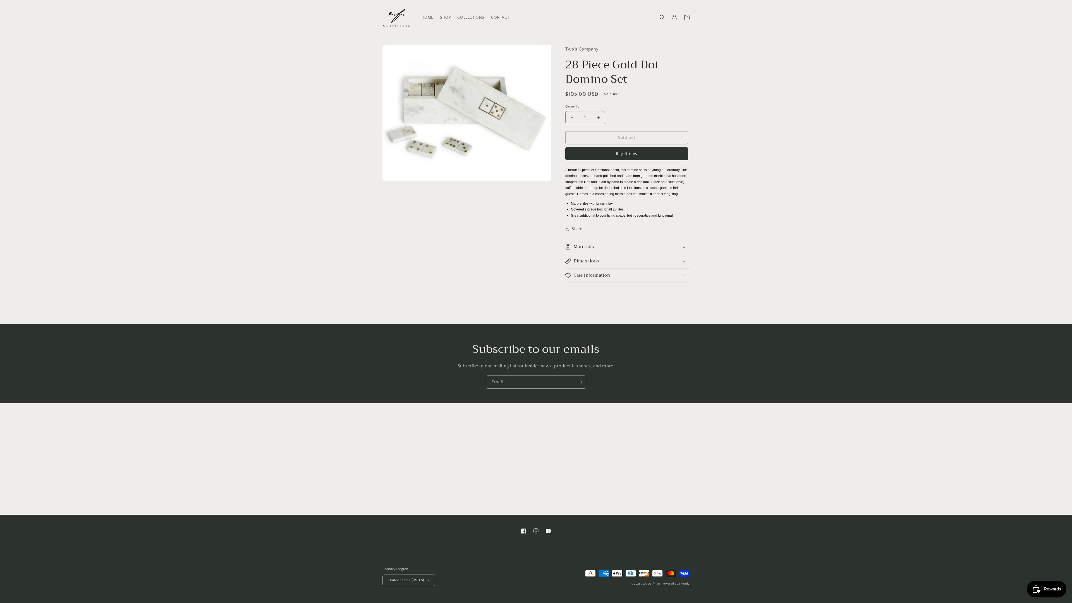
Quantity (572, 106)
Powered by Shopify (676, 583)
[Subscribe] (580, 382)
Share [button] (577, 229)
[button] (662, 17)
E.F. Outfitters (651, 583)
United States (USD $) (406, 580)
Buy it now (627, 153)
